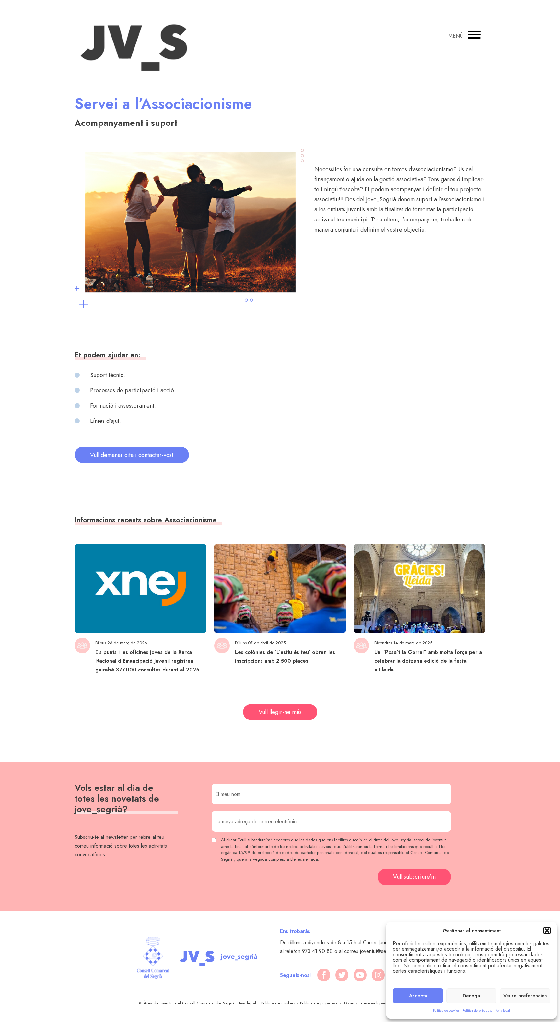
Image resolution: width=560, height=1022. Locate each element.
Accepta (418, 995)
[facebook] (323, 975)
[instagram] (378, 975)
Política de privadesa (478, 1010)
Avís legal (503, 1010)
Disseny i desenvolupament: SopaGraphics (382, 1003)
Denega (471, 995)
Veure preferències (525, 995)
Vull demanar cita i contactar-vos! (131, 455)
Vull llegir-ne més (280, 712)
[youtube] (360, 975)
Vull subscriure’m (414, 877)
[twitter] (341, 975)
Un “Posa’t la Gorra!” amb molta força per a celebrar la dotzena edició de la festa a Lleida (428, 660)
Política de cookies (446, 1010)
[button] (547, 930)
